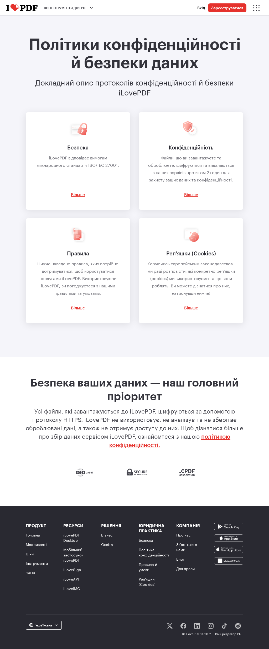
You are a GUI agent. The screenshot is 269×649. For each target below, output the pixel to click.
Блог (180, 559)
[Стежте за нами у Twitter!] (169, 626)
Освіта (107, 544)
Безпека (146, 540)
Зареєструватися (227, 8)
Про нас (183, 535)
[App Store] (228, 537)
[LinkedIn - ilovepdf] (197, 626)
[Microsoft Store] (228, 560)
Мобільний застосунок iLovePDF (73, 555)
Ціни (30, 554)
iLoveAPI (71, 579)
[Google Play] (228, 526)
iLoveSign (72, 569)
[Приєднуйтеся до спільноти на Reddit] (238, 626)
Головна (33, 535)
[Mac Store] (228, 549)
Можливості (36, 544)
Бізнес (107, 535)
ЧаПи (30, 573)
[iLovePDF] (22, 8)
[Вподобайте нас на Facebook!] (183, 626)
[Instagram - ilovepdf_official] (210, 626)
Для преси (185, 568)
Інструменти (37, 563)
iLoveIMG (71, 588)
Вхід (201, 8)
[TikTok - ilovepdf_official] (224, 626)
